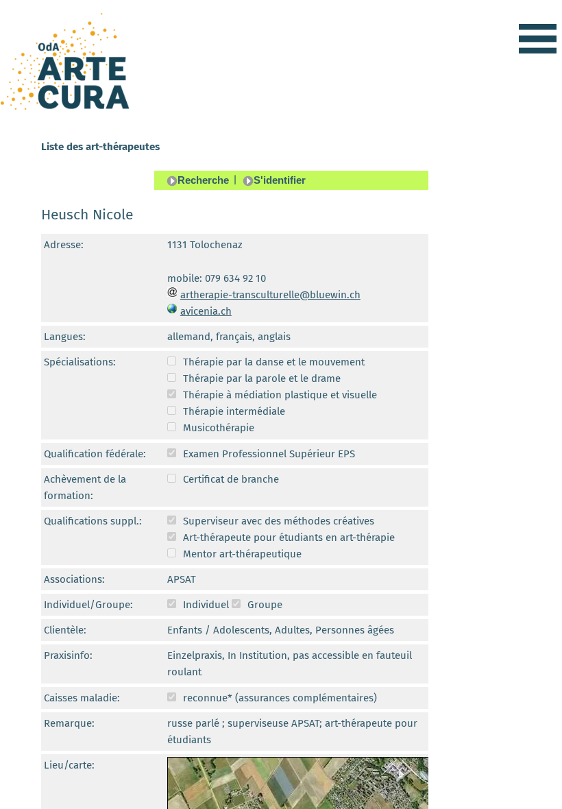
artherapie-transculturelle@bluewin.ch (270, 295)
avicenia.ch (206, 311)
